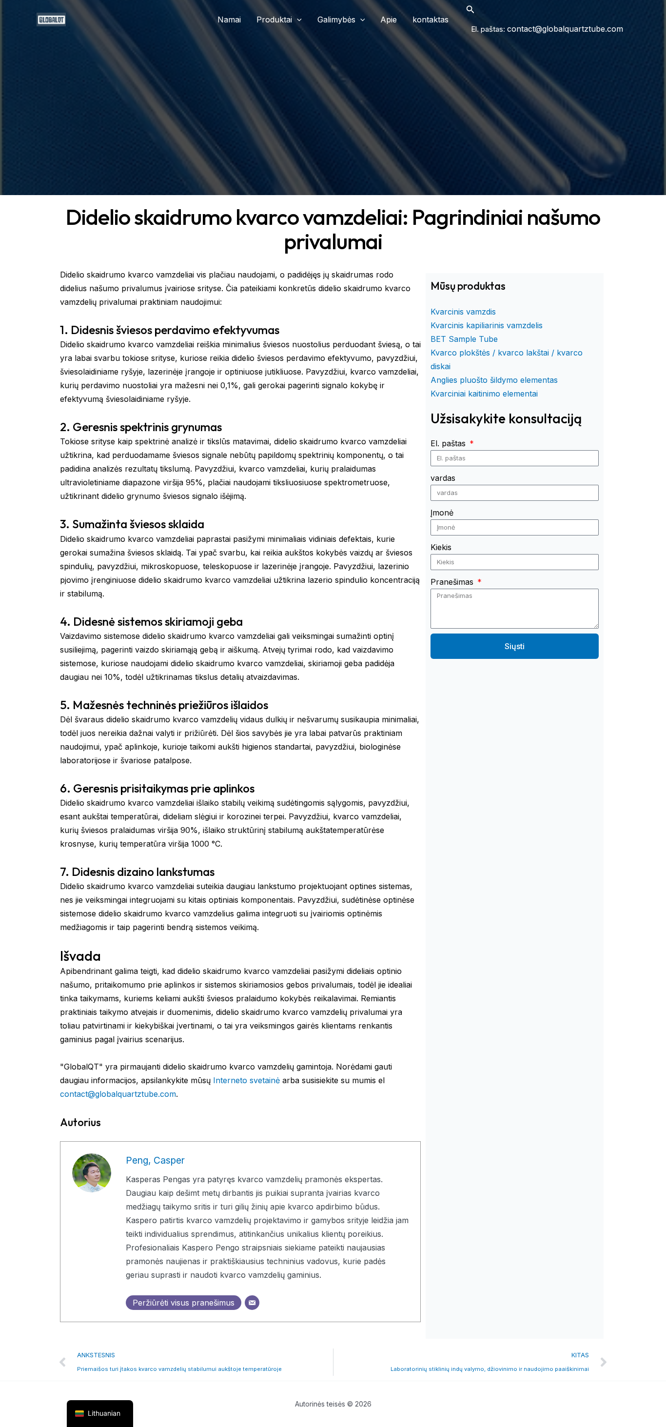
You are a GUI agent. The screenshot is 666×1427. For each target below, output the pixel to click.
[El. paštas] (252, 1302)
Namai (229, 19)
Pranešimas (453, 582)
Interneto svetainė (246, 1080)
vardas (443, 478)
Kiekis (441, 547)
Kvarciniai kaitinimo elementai (484, 393)
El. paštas (449, 443)
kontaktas (430, 19)
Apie (388, 19)
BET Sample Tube (464, 339)
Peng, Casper (155, 1160)
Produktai (274, 19)
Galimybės (336, 19)
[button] (297, 19)
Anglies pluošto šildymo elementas (494, 380)
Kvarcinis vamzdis (463, 312)
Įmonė (442, 512)
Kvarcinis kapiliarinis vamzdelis (487, 325)
